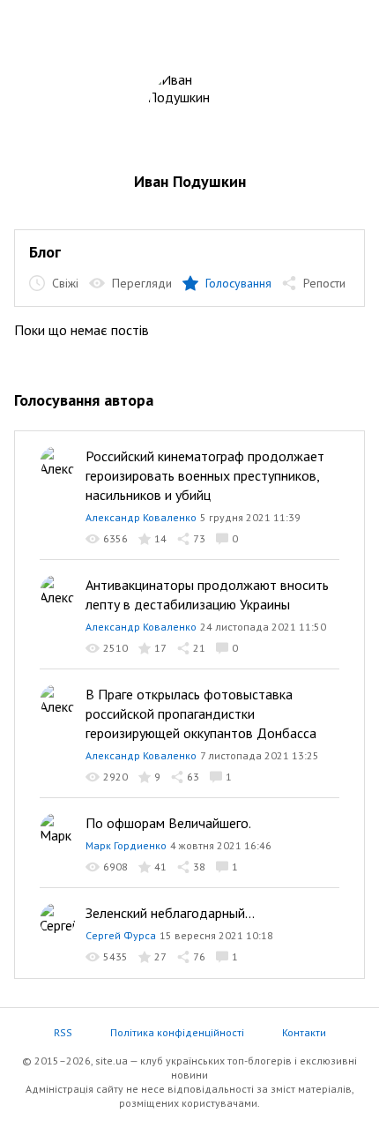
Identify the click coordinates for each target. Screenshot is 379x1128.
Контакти (304, 1032)
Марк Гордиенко (126, 845)
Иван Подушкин (190, 181)
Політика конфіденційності (177, 1032)
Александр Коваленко (141, 517)
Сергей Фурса (120, 935)
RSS (63, 1032)
